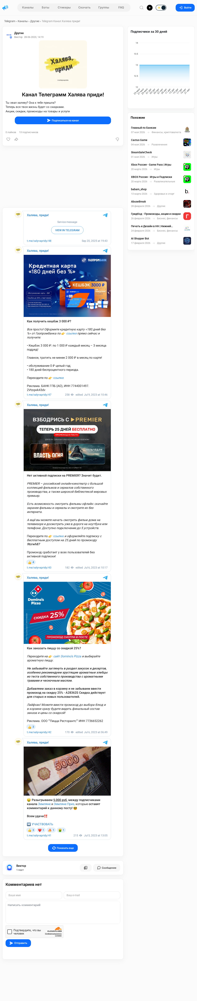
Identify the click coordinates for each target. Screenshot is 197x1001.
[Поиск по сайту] (141, 7)
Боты (45, 7)
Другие (34, 21)
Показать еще (65, 848)
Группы (103, 7)
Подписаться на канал (65, 120)
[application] (161, 69)
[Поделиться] (16, 139)
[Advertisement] (63, 177)
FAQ (121, 7)
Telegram (9, 21)
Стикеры (64, 7)
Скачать (84, 7)
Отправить (20, 943)
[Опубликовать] (150, 8)
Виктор (21, 866)
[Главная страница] (5, 8)
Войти (187, 7)
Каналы (27, 7)
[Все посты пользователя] (85, 868)
